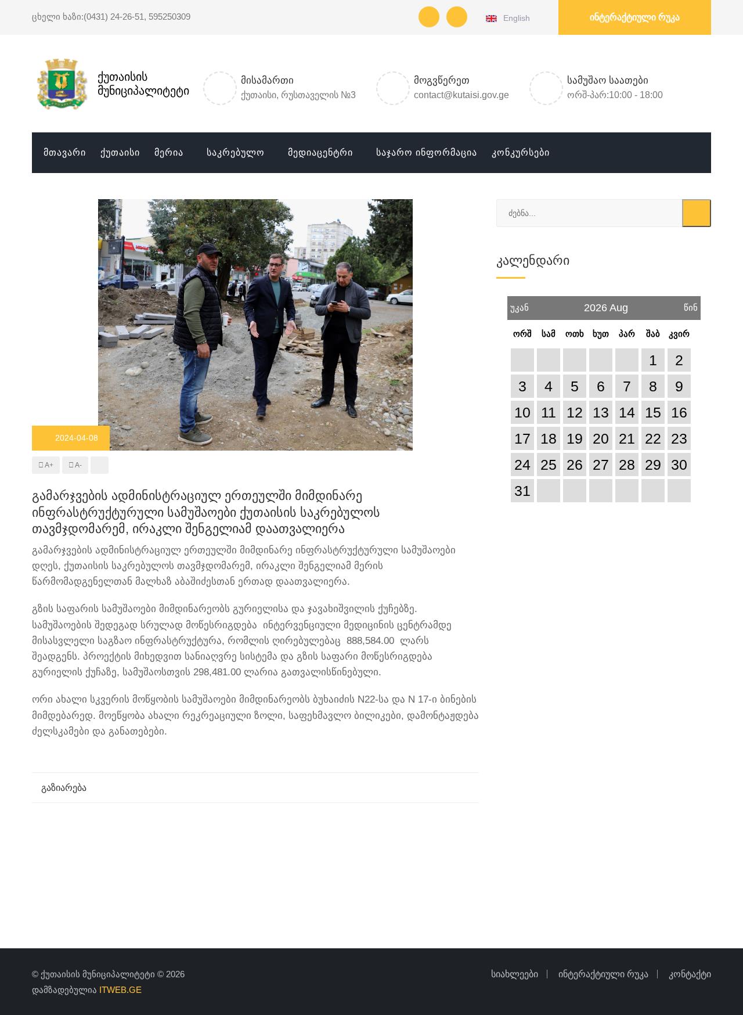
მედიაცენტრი (320, 152)
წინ (691, 304)
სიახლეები (514, 974)
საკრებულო (236, 152)
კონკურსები (521, 152)
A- (78, 465)
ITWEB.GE (120, 990)
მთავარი (65, 152)
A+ (48, 465)
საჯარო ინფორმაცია (426, 152)
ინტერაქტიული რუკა (635, 17)
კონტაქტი (690, 974)
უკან (519, 304)
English (514, 18)
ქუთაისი (120, 152)
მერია (168, 152)
